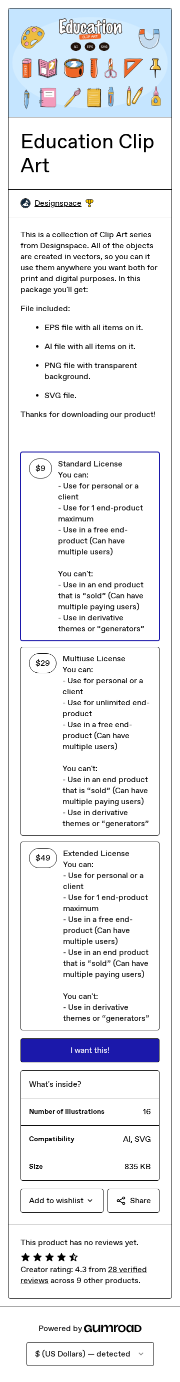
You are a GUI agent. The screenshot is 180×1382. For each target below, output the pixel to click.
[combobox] (62, 1201)
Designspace (64, 203)
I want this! (90, 1050)
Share (140, 1200)
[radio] (90, 546)
